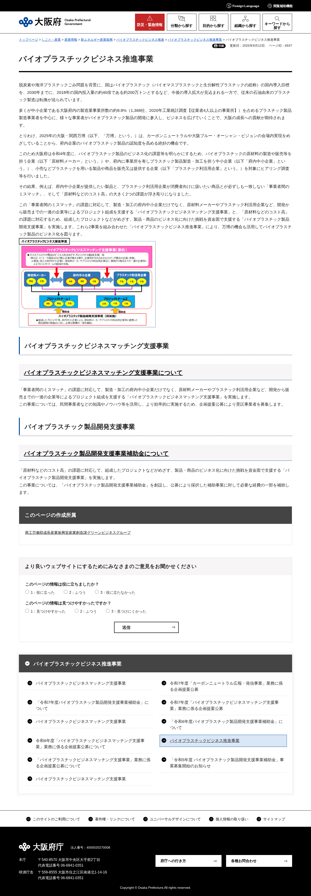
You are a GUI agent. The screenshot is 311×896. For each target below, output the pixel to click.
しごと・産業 (51, 39)
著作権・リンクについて (115, 819)
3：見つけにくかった (128, 611)
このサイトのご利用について (56, 819)
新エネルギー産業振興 (97, 39)
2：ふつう (77, 592)
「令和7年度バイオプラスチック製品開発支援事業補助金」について (92, 705)
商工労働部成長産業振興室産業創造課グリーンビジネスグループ (78, 533)
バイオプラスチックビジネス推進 (140, 39)
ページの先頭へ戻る (294, 843)
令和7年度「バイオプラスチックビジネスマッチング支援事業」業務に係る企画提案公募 (224, 705)
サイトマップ (274, 819)
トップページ (28, 39)
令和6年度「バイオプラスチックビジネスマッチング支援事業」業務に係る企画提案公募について (90, 743)
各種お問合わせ (244, 861)
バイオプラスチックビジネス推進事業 (195, 39)
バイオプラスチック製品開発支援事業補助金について (96, 453)
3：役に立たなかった (117, 592)
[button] (243, 5)
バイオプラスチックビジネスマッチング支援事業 (81, 683)
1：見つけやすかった (48, 611)
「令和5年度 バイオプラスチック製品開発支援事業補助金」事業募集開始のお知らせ (227, 763)
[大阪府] (55, 22)
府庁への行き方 (173, 861)
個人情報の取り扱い (232, 819)
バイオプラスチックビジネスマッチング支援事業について (103, 372)
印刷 (221, 45)
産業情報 (70, 39)
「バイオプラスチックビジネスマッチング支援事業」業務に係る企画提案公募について (93, 763)
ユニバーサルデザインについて (175, 819)
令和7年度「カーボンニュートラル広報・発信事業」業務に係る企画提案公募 (226, 686)
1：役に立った (43, 592)
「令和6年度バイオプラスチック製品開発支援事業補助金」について (226, 724)
